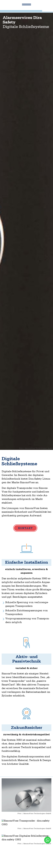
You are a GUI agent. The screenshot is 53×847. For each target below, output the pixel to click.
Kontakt (25, 528)
